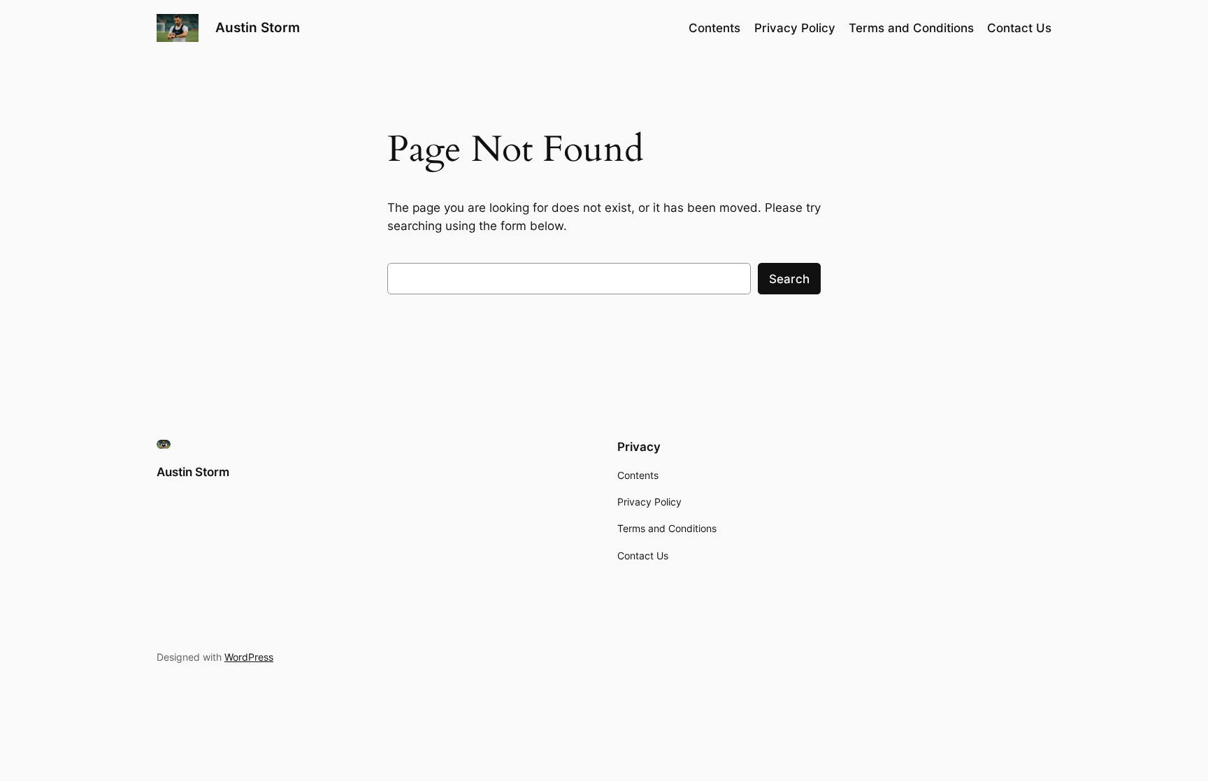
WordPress (248, 657)
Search (789, 279)
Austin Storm (257, 27)
